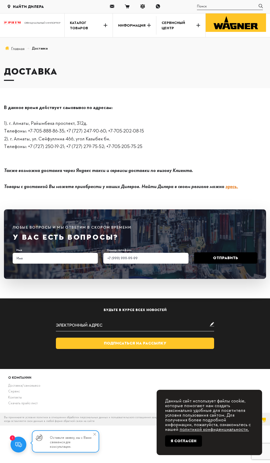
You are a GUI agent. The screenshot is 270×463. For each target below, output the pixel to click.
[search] (261, 6)
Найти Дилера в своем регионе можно (190, 186)
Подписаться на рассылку (135, 343)
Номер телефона (119, 250)
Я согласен (183, 441)
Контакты (15, 397)
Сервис (14, 391)
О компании (19, 377)
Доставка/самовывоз (24, 385)
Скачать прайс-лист (23, 403)
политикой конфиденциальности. (214, 429)
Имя (19, 250)
